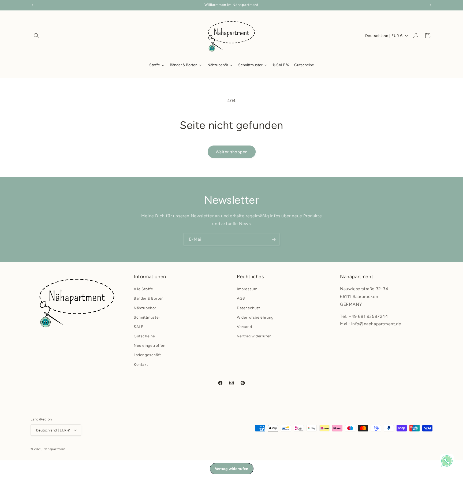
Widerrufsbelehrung (255, 317)
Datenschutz (248, 308)
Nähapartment (54, 449)
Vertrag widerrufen (254, 336)
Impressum (247, 289)
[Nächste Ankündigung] (430, 5)
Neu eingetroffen (150, 345)
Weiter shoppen (232, 152)
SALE (138, 327)
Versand (244, 327)
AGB (241, 298)
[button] (36, 36)
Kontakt (141, 364)
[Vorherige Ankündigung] (32, 5)
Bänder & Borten (149, 298)
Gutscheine (144, 336)
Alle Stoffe (143, 289)
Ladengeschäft (147, 355)
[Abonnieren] (273, 239)
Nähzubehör (145, 308)
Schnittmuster (147, 317)
